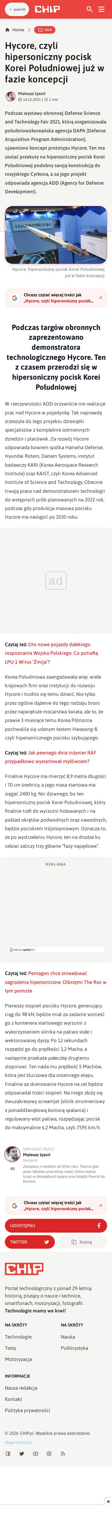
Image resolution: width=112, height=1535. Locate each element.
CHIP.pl (27, 1433)
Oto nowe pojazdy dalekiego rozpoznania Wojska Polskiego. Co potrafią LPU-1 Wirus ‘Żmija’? (51, 653)
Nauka (68, 1337)
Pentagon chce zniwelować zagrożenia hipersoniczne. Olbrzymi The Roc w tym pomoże (56, 982)
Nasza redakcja (21, 1388)
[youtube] (12, 1168)
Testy (10, 1348)
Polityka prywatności (27, 1410)
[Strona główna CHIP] (47, 9)
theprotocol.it (18, 1442)
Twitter (18, 1241)
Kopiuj (86, 1241)
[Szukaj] (90, 9)
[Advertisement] (56, 907)
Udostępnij (22, 1225)
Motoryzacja (18, 1359)
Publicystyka (74, 1348)
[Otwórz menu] (101, 9)
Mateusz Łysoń (31, 93)
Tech (48, 30)
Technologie (18, 1337)
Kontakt (13, 1399)
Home (18, 29)
